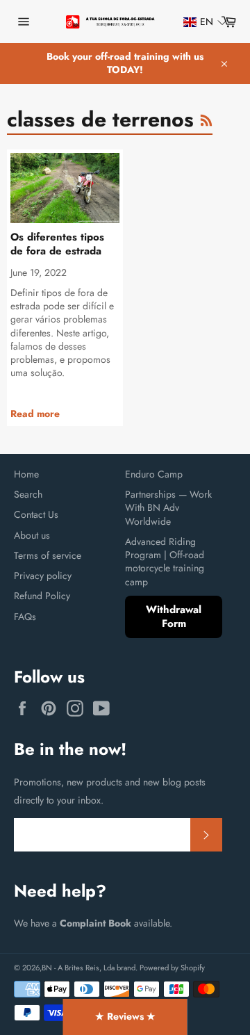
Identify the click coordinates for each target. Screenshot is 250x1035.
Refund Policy (42, 596)
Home (26, 474)
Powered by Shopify (172, 967)
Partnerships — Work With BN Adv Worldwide (168, 507)
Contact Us (36, 514)
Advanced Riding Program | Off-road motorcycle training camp (164, 562)
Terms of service (47, 555)
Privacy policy (43, 575)
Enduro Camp (154, 474)
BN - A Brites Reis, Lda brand (88, 967)
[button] (198, 21)
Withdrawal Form (173, 617)
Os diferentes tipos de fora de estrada (57, 244)
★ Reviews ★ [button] (125, 1016)
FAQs (25, 617)
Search (28, 494)
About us (32, 535)
